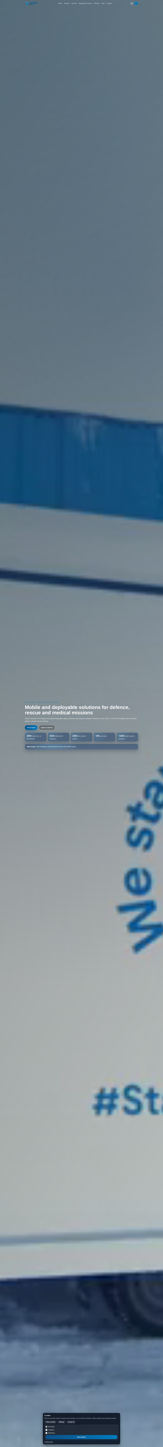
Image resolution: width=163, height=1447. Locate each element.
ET (132, 3)
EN (136, 3)
